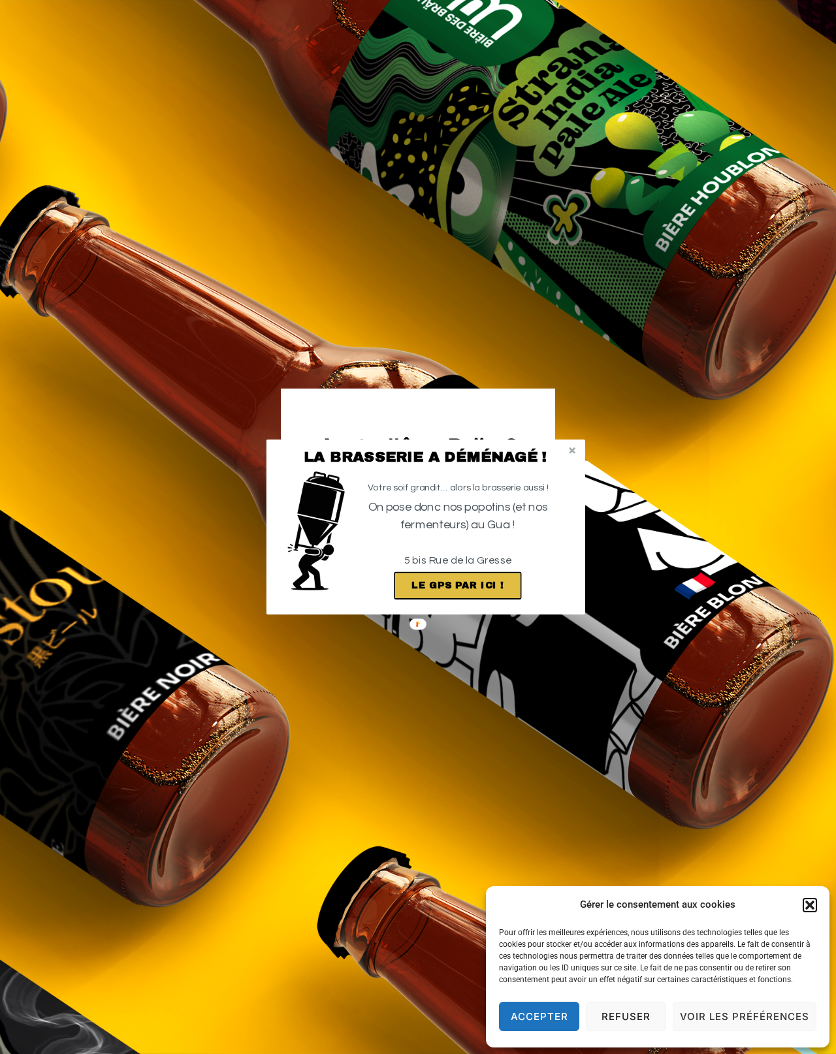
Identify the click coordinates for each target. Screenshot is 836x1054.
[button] (425, 457)
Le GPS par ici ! (457, 586)
